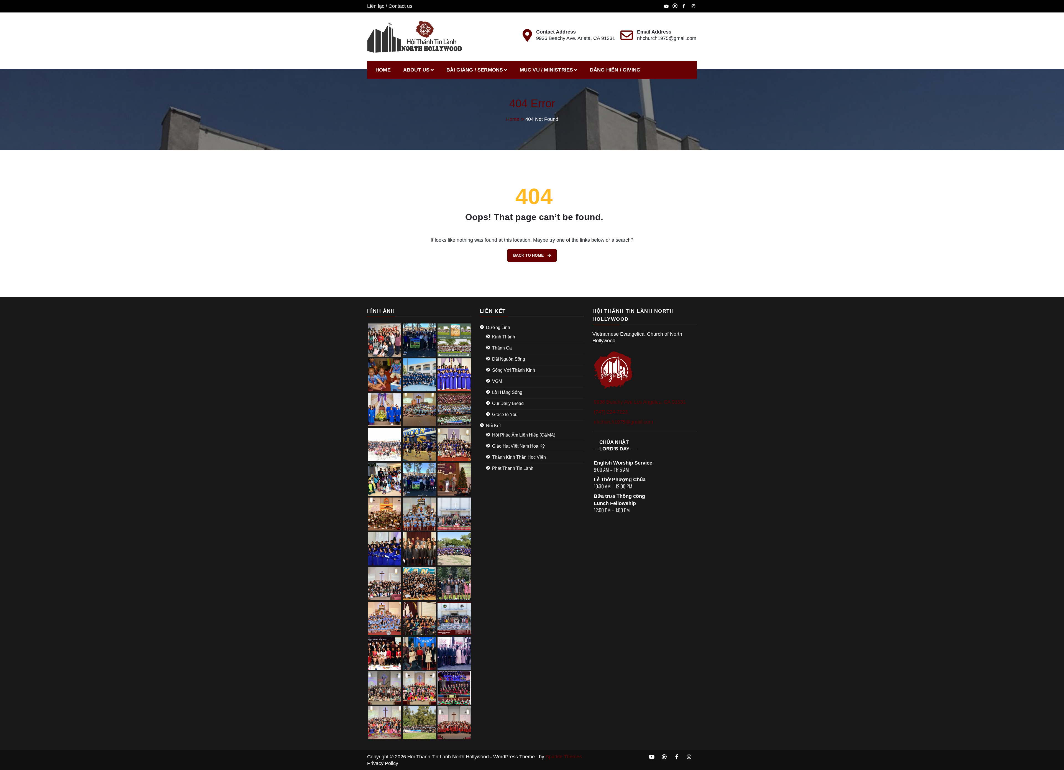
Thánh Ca (502, 348)
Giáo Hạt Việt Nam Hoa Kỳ (518, 446)
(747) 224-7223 (611, 412)
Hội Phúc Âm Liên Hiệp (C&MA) (523, 435)
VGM (497, 381)
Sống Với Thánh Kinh (513, 370)
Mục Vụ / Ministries (546, 70)
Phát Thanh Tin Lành (512, 468)
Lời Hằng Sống (507, 392)
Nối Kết (493, 425)
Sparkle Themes (564, 756)
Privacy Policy (382, 763)
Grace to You (505, 414)
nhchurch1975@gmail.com (666, 38)
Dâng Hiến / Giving (615, 70)
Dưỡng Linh (498, 327)
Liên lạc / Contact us (389, 6)
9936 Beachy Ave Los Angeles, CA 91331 (640, 402)
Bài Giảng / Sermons (474, 70)
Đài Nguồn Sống (508, 359)
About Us (416, 70)
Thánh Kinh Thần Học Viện (519, 457)
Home (383, 70)
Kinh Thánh (503, 337)
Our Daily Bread (508, 403)
